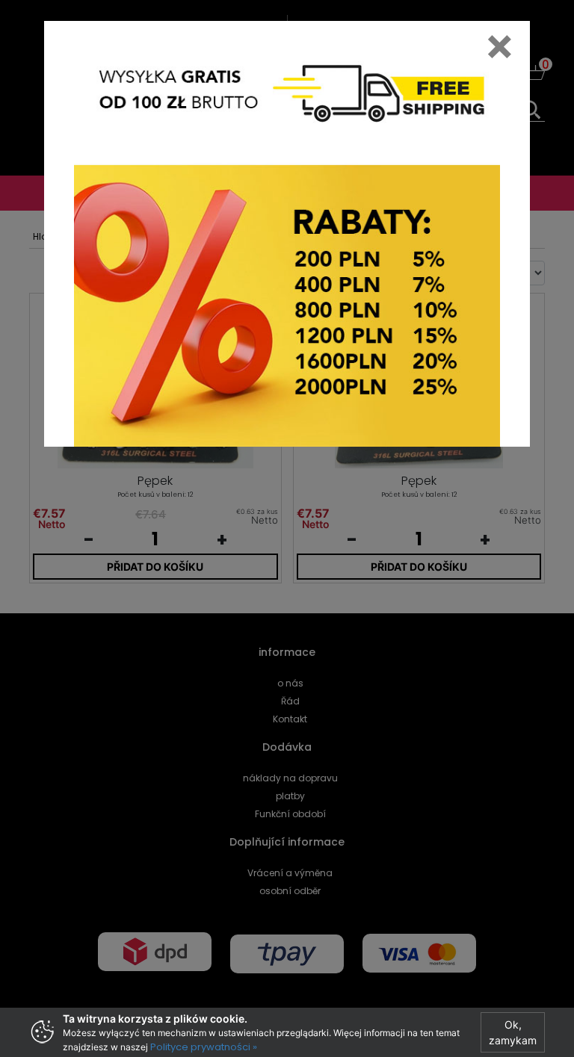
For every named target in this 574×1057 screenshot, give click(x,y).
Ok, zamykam (513, 1032)
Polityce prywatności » (203, 1047)
